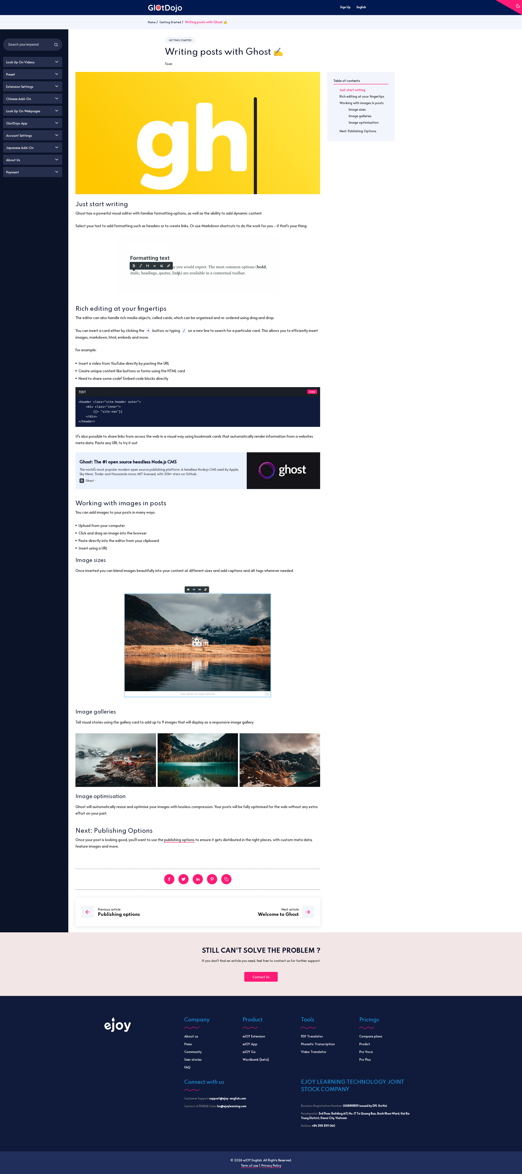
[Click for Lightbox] (197, 265)
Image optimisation (363, 122)
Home (152, 22)
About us (191, 1036)
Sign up (345, 7)
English (361, 7)
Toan (168, 63)
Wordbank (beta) (256, 1059)
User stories (192, 1059)
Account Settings (19, 135)
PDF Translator (312, 1036)
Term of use (249, 1165)
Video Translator (313, 1051)
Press (188, 1044)
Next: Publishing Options (358, 131)
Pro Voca (366, 1051)
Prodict (364, 1044)
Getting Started (170, 22)
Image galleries (360, 115)
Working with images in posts (362, 102)
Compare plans (370, 1036)
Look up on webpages (23, 111)
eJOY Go (249, 1051)
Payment (12, 172)
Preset (10, 74)
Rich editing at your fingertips (362, 96)
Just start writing (352, 89)
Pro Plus (365, 1059)
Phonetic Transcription (318, 1044)
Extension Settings (19, 86)
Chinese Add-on (18, 98)
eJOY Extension (254, 1036)
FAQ (187, 1067)
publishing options (179, 839)
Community (193, 1051)
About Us (13, 159)
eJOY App (250, 1044)
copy (312, 391)
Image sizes (357, 109)
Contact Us (261, 977)
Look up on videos (20, 62)
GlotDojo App (16, 123)
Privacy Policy (271, 1165)
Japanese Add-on (20, 147)
